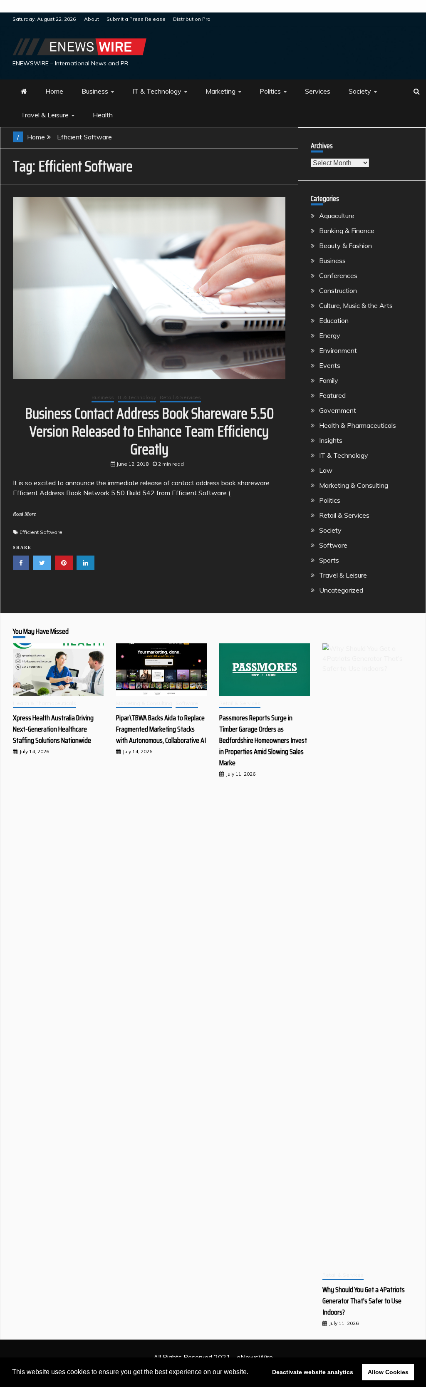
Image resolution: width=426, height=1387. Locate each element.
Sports (329, 560)
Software (333, 545)
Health (103, 115)
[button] (251, 1373)
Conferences (338, 275)
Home (54, 91)
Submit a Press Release (136, 19)
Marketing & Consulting (353, 485)
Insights (330, 440)
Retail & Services (180, 397)
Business (95, 91)
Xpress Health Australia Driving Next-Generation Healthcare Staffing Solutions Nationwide (53, 729)
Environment (338, 350)
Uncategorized (341, 590)
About (91, 19)
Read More (24, 514)
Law (325, 470)
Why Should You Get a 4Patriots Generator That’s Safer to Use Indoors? (363, 1301)
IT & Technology (156, 91)
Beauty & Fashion (345, 245)
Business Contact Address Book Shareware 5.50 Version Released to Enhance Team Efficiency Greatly (149, 431)
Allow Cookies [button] (388, 1372)
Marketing (220, 91)
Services (317, 91)
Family (328, 380)
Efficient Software (41, 532)
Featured (332, 395)
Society (360, 91)
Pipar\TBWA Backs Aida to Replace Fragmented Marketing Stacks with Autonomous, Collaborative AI (161, 729)
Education (334, 320)
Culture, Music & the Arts (356, 305)
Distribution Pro (192, 19)
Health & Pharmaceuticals (357, 425)
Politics (270, 91)
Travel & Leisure (45, 115)
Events (329, 365)
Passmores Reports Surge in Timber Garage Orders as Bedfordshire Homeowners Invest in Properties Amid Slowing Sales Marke (263, 740)
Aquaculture (336, 215)
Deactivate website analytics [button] (312, 1372)
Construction (338, 290)
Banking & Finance (346, 230)
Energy (329, 335)
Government (337, 410)
